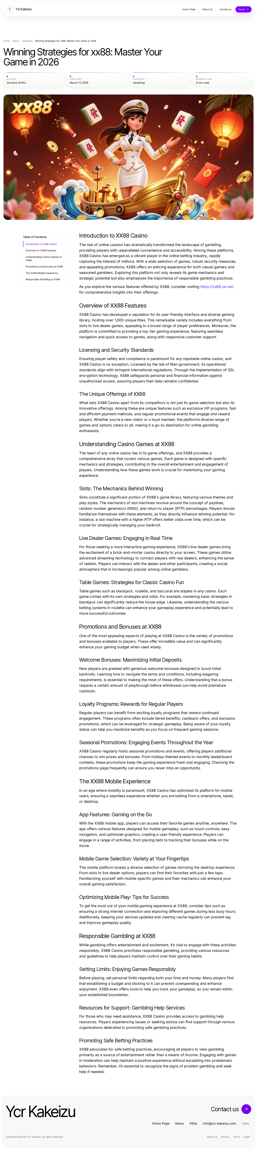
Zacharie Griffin (16, 82)
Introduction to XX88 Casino (41, 244)
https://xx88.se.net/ (217, 286)
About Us (212, 1136)
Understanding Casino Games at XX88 (44, 258)
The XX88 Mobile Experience (42, 273)
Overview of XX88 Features (41, 250)
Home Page (161, 1123)
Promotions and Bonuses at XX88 (44, 266)
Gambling (27, 41)
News (16, 41)
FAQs (193, 1123)
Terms (236, 1136)
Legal (247, 1136)
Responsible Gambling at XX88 (43, 279)
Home (6, 41)
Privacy (225, 1136)
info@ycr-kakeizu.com (219, 1123)
